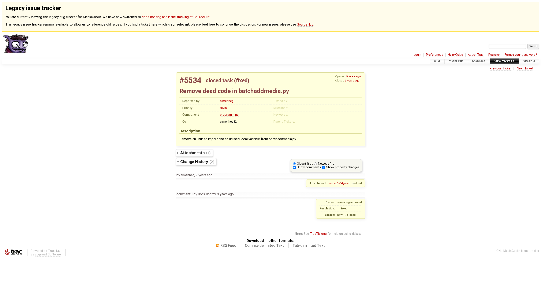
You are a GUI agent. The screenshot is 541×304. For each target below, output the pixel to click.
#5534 (190, 80)
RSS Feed (228, 245)
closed (213, 80)
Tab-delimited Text (308, 245)
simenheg (227, 101)
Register (494, 55)
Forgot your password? (521, 55)
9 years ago (353, 76)
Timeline (456, 61)
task (227, 80)
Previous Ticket (500, 68)
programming (229, 115)
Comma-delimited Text (264, 245)
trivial (223, 108)
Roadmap (478, 61)
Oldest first (305, 164)
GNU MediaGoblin (508, 251)
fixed (241, 80)
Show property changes (342, 167)
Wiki (437, 61)
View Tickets (505, 61)
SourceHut (305, 24)
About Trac (476, 55)
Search (529, 61)
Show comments (309, 167)
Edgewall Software (48, 254)
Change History (197, 161)
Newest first (327, 164)
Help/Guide (455, 55)
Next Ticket (525, 68)
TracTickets (318, 234)
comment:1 (184, 194)
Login (417, 55)
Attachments (195, 152)
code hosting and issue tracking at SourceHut (176, 17)
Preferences (434, 55)
